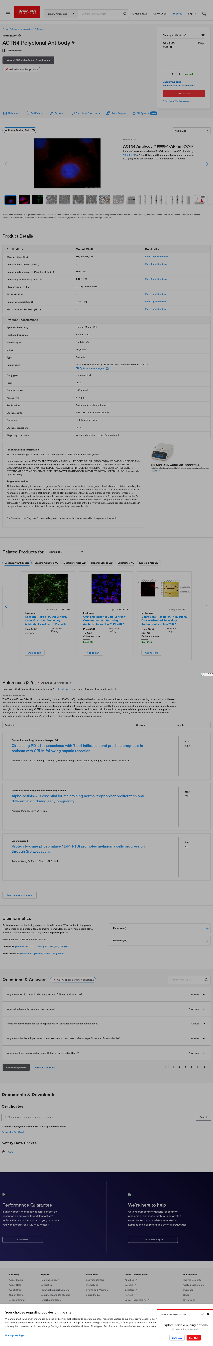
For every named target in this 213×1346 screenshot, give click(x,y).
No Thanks (177, 1338)
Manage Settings (14, 1335)
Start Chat (193, 1338)
